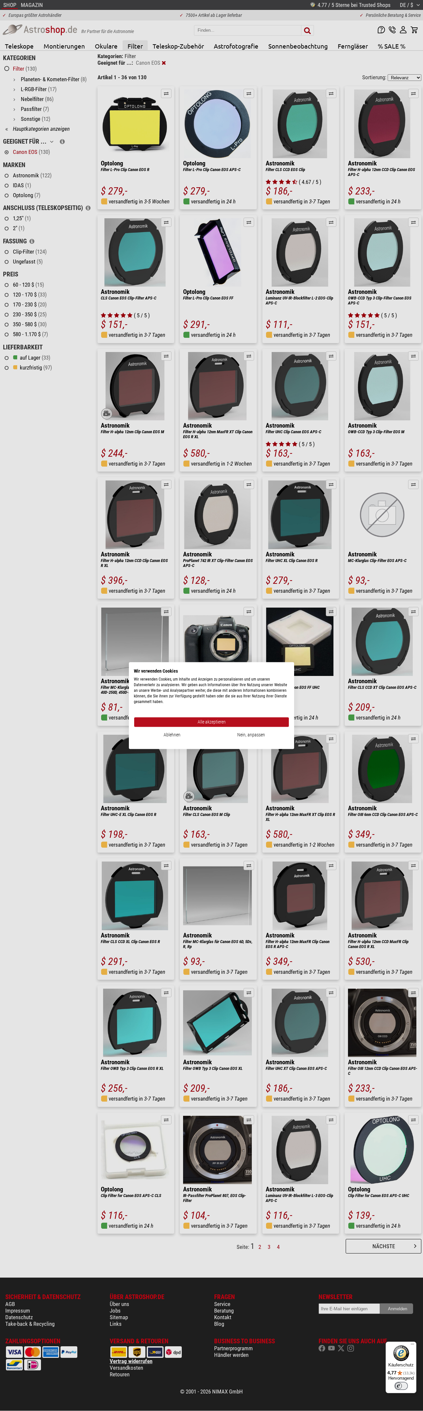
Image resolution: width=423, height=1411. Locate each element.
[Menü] (412, 1346)
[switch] (401, 1386)
